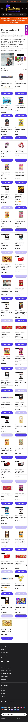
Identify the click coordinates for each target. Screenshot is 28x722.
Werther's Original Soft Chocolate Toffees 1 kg (6, 267)
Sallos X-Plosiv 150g (6, 312)
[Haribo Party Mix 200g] (7, 351)
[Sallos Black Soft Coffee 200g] (7, 237)
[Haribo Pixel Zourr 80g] (7, 167)
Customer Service (6, 673)
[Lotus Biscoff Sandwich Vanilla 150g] (21, 556)
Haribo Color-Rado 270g (20, 290)
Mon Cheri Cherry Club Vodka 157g (19, 472)
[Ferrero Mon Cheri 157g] (21, 259)
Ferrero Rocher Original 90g (5, 541)
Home (2, 25)
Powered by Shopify (16, 718)
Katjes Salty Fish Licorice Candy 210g (6, 108)
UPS (2, 688)
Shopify (3, 696)
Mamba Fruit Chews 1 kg (20, 449)
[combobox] (14, 14)
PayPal (3, 691)
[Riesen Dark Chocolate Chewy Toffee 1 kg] (21, 189)
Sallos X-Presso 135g (20, 517)
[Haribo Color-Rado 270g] (21, 283)
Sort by (3, 68)
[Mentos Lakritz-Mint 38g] (7, 76)
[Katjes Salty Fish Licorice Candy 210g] (7, 100)
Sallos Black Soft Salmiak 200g (19, 244)
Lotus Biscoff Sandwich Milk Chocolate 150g (19, 336)
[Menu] (2, 8)
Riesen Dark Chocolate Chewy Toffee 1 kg (20, 197)
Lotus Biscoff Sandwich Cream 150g (5, 336)
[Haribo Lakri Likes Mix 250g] (21, 488)
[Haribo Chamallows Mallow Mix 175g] (21, 167)
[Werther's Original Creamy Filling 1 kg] (7, 623)
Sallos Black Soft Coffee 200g (5, 244)
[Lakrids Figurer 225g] (21, 76)
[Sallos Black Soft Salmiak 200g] (21, 237)
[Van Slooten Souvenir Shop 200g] (7, 122)
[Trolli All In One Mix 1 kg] (21, 600)
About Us (3, 649)
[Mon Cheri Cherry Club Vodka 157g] (21, 464)
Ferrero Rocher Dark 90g (6, 608)
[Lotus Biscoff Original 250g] (7, 488)
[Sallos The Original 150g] (7, 419)
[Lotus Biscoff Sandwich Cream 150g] (7, 327)
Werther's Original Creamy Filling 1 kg (6, 630)
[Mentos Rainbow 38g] (7, 397)
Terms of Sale (4, 655)
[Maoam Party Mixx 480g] (21, 122)
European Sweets (8, 25)
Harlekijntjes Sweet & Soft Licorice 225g (21, 313)
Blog (2, 658)
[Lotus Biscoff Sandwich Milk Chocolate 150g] (21, 327)
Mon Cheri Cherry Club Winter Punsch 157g (6, 472)
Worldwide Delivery (6, 670)
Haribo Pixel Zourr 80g (6, 174)
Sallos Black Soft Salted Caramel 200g (21, 405)
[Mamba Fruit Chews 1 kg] (21, 442)
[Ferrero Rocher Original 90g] (7, 534)
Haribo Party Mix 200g (5, 359)
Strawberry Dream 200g (6, 152)
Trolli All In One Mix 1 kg (20, 608)
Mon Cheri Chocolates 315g (7, 564)
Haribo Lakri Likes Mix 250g (21, 495)
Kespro (3, 693)
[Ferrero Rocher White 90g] (21, 419)
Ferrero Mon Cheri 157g (20, 266)
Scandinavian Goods (8, 718)
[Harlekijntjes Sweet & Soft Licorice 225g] (21, 305)
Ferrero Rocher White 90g (20, 427)
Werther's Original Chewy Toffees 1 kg (20, 541)
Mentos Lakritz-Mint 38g (6, 84)
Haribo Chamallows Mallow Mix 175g (20, 174)
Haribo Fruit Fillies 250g (6, 222)
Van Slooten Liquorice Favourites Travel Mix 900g (7, 518)
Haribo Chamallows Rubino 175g (20, 222)
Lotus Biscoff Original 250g (6, 495)
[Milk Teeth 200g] (21, 145)
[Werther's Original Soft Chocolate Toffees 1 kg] (7, 259)
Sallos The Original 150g (6, 427)
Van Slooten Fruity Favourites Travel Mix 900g (20, 360)
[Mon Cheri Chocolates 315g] (7, 556)
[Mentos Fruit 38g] (7, 578)
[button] (25, 8)
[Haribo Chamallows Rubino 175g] (21, 214)
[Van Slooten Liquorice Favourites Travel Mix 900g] (7, 510)
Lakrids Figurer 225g (20, 83)
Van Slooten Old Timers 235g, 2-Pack (6, 290)
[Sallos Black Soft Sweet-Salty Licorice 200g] (7, 189)
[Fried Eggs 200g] (21, 578)
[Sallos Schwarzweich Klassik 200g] (7, 375)
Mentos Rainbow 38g (6, 404)
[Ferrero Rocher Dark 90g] (7, 600)
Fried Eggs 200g (19, 585)
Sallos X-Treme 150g (20, 382)
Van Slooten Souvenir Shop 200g (6, 130)
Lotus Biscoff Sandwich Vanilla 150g (21, 564)
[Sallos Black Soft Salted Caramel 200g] (21, 397)
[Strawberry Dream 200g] (7, 145)
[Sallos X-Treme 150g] (21, 375)
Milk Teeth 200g (19, 151)
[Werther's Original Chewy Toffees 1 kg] (21, 534)
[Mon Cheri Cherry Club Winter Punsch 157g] (7, 464)
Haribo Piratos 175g (20, 107)
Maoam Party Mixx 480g (20, 130)
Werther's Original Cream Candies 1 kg (6, 449)
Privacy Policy (4, 676)
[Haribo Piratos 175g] (21, 100)
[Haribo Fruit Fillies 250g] (7, 214)
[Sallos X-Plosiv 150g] (7, 305)
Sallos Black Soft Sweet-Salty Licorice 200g (6, 197)
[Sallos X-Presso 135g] (21, 510)
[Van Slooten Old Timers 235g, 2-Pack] (7, 283)
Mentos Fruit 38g (5, 585)
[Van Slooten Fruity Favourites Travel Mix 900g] (21, 351)
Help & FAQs (4, 652)
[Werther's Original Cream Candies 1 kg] (7, 442)
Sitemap (3, 679)
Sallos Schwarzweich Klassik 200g (6, 383)
